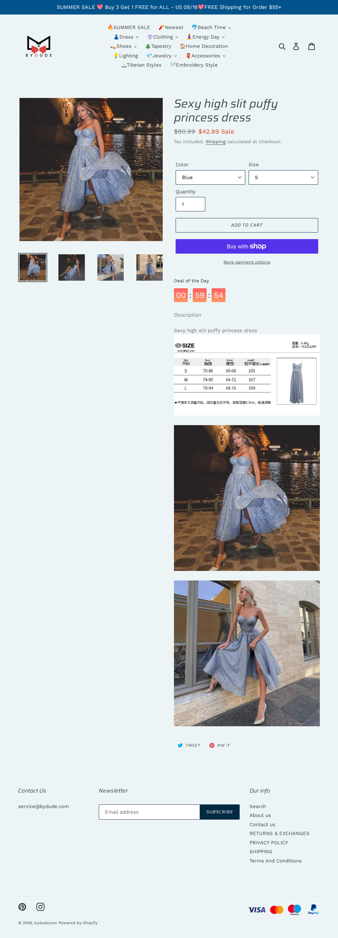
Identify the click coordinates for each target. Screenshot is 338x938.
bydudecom (45, 923)
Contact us (262, 825)
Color (182, 165)
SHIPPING (261, 852)
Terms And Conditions (276, 861)
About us (260, 815)
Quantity (186, 192)
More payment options (246, 262)
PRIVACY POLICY (269, 843)
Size (254, 165)
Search (258, 806)
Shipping (215, 141)
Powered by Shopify (78, 923)
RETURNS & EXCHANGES (280, 833)
